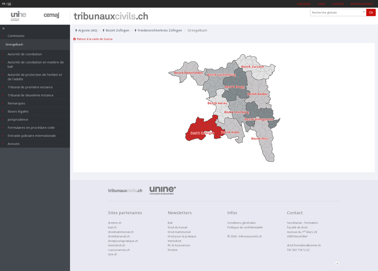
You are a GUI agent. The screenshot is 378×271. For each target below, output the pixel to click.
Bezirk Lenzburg (236, 112)
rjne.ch (112, 254)
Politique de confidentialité (245, 227)
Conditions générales (241, 223)
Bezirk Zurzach (252, 66)
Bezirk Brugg (234, 87)
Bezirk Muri (260, 138)
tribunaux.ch (111, 17)
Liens (322, 3)
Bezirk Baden (257, 94)
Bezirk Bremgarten (259, 119)
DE (9, 4)
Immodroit (174, 241)
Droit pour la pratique (182, 236)
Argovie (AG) (87, 30)
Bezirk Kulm (230, 132)
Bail (170, 223)
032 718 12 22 (301, 250)
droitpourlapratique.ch (123, 241)
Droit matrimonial (179, 232)
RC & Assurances (179, 245)
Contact (338, 3)
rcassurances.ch (119, 250)
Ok (371, 12)
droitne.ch (114, 223)
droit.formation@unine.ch (304, 245)
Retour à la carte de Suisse (94, 39)
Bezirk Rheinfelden (188, 73)
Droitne (173, 250)
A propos (304, 3)
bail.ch (112, 227)
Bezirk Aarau (217, 103)
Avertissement (362, 3)
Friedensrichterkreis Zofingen (159, 30)
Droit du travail (177, 227)
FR (3, 4)
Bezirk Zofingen (117, 30)
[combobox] (338, 12)
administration (296, 259)
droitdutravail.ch (119, 236)
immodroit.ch (116, 245)
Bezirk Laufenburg (221, 75)
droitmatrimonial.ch (121, 232)
